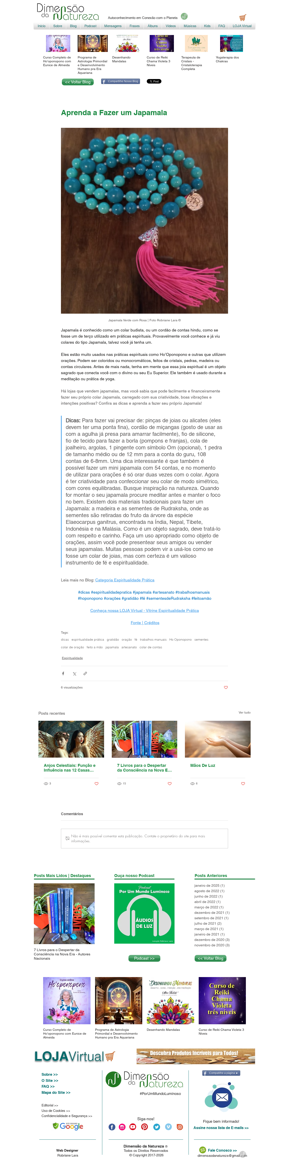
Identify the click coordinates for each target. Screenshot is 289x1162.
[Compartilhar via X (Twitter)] (74, 673)
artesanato (129, 647)
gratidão (113, 640)
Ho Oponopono (180, 640)
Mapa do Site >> (56, 1092)
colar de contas (151, 647)
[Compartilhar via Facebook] (63, 673)
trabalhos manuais (153, 640)
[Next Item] (87, 913)
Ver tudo (245, 712)
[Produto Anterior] (36, 43)
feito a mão (95, 647)
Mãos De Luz (202, 765)
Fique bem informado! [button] (221, 1121)
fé (136, 640)
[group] (144, 55)
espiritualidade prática (88, 640)
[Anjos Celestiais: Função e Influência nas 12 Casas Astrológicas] (71, 739)
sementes (201, 640)
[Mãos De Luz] (218, 739)
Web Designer (67, 1150)
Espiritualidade (72, 658)
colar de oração (72, 647)
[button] (221, 1097)
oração (127, 640)
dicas (65, 640)
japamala (112, 647)
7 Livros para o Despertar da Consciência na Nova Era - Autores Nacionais (144, 767)
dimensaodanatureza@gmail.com (222, 1155)
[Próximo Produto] (252, 43)
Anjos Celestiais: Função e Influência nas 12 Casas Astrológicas (70, 767)
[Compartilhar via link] (85, 673)
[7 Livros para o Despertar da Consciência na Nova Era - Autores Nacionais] (144, 739)
